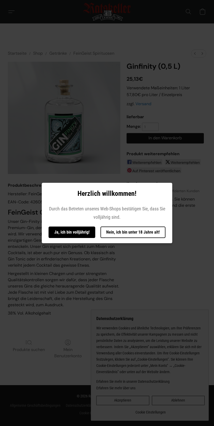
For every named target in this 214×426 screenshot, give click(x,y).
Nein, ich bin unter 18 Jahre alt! (133, 232)
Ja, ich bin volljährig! (72, 232)
